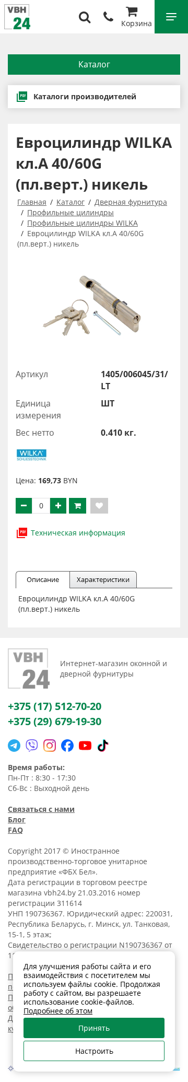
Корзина (136, 23)
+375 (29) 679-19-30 (54, 721)
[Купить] (77, 506)
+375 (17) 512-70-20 (54, 706)
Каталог (94, 64)
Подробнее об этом (58, 1011)
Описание (43, 579)
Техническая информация (78, 533)
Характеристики (103, 579)
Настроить (94, 1051)
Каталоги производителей (84, 96)
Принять (94, 1028)
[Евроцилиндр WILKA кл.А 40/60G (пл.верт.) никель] (94, 309)
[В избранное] (99, 506)
